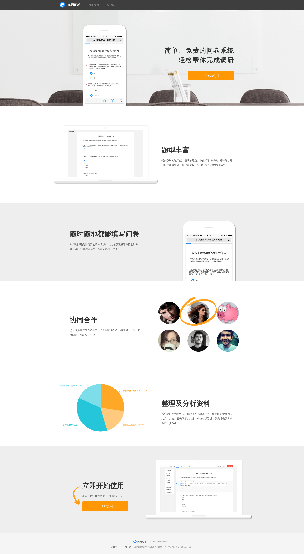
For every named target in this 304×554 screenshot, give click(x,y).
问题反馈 (126, 547)
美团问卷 (74, 4)
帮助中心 (114, 547)
